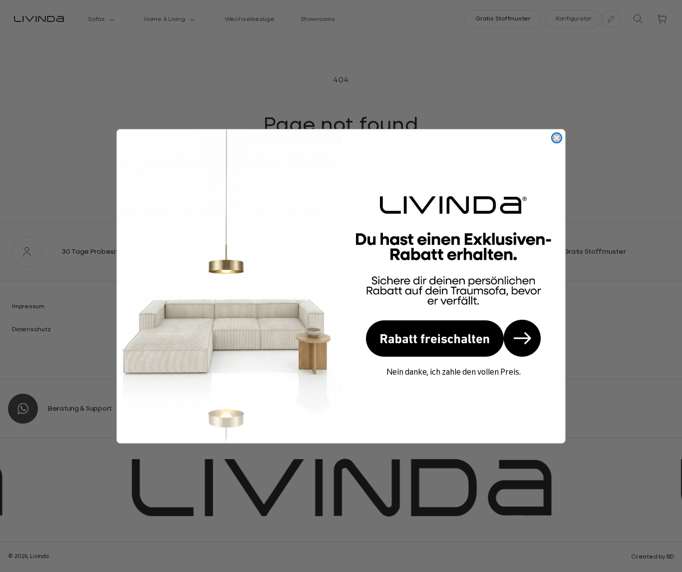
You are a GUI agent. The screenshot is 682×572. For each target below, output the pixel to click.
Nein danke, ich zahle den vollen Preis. (453, 372)
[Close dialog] (557, 138)
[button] (453, 338)
